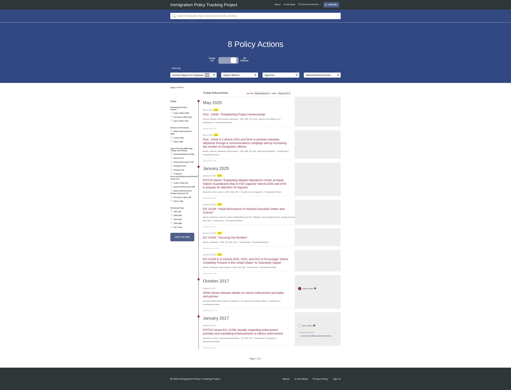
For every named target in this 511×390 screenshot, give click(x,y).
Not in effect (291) (181, 121)
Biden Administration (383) (181, 132)
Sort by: (250, 93)
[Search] (173, 16)
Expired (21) (179, 158)
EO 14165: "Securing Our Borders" (225, 237)
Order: (274, 93)
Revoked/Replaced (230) (184, 154)
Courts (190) (179, 138)
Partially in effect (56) (183, 117)
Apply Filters (182, 237)
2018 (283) (178, 223)
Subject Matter (231, 75)
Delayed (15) (179, 170)
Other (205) (178, 141)
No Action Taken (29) (182, 197)
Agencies (269, 75)
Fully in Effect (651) (181, 113)
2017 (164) (178, 227)
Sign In (337, 378)
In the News (289, 4)
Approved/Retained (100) (184, 187)
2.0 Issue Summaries (308, 4)
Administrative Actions (318, 75)
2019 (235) (178, 219)
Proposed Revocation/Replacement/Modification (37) (184, 176)
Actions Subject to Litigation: (190, 75)
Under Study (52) (181, 183)
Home (172, 87)
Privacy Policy (320, 378)
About (278, 4)
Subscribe (332, 4)
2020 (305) (178, 215)
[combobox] (255, 16)
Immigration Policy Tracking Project (203, 4)
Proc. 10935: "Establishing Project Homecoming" (234, 114)
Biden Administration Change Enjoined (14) (181, 192)
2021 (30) (177, 211)
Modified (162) (180, 166)
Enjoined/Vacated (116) (183, 162)
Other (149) (178, 201)
